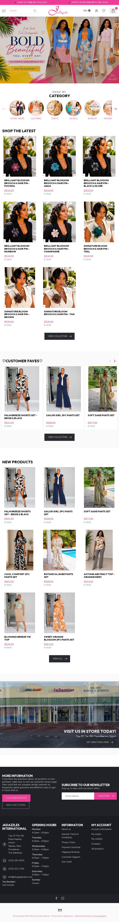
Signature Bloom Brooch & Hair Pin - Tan (59, 313)
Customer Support (71, 857)
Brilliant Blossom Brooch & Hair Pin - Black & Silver (96, 183)
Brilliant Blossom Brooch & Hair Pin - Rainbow (16, 248)
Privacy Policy (68, 842)
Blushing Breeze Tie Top (17, 638)
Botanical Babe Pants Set (58, 575)
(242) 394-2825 (16, 860)
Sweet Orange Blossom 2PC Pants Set (59, 638)
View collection (57, 336)
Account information (101, 829)
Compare (95, 843)
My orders (96, 834)
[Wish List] (103, 11)
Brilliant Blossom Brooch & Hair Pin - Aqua (56, 183)
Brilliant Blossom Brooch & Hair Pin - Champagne (56, 248)
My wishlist (97, 838)
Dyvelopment (100, 916)
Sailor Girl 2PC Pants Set (63, 415)
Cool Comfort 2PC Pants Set (17, 575)
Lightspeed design (82, 916)
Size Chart (67, 861)
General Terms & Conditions (70, 836)
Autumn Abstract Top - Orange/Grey (99, 575)
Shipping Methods (71, 852)
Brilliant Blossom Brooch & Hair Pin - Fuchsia (16, 183)
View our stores (16, 805)
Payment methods (71, 847)
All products (97, 848)
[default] (4, 175)
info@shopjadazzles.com (20, 877)
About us (66, 829)
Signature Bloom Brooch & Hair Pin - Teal (96, 248)
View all (58, 658)
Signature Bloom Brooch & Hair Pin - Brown (16, 314)
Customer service (16, 797)
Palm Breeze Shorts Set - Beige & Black (20, 417)
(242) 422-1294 (16, 868)
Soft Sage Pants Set (97, 511)
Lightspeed (68, 916)
